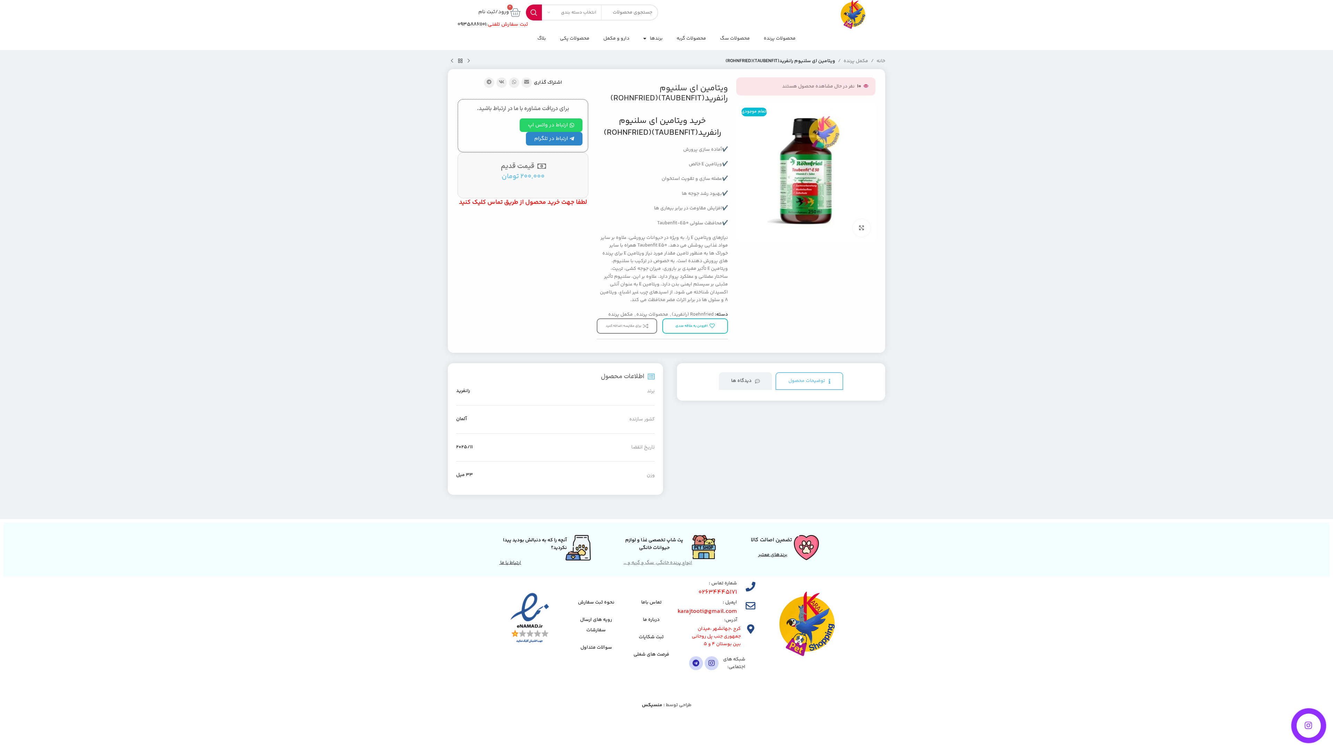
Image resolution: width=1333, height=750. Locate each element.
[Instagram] (712, 663)
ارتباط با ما (510, 563)
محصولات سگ (735, 38)
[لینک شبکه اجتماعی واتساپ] (514, 82)
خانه (881, 61)
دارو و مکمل (616, 38)
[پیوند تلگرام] (489, 82)
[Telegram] (696, 663)
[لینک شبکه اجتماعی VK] (501, 82)
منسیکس (652, 705)
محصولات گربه (691, 38)
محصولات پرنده (780, 38)
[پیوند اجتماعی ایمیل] (526, 82)
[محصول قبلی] (468, 61)
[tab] (809, 381)
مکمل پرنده (856, 61)
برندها (656, 38)
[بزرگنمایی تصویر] (861, 227)
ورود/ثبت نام (493, 12)
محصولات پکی (574, 38)
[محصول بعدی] (452, 61)
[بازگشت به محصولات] (460, 61)
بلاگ (541, 38)
